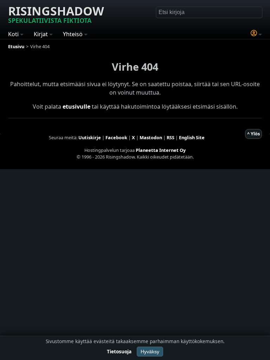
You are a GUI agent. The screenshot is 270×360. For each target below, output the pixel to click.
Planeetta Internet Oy (161, 150)
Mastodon (151, 137)
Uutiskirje (89, 137)
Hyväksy (150, 351)
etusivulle (76, 106)
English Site (192, 137)
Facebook (116, 137)
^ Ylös (253, 133)
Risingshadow (56, 14)
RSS (170, 137)
